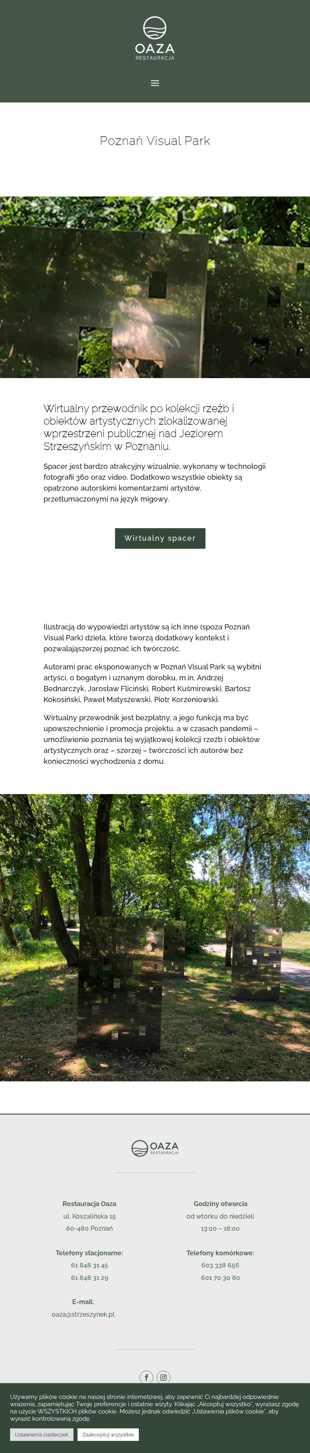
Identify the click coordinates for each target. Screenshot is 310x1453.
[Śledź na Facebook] (146, 1377)
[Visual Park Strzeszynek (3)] (155, 1079)
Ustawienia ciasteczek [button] (42, 1435)
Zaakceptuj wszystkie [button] (108, 1435)
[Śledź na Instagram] (163, 1377)
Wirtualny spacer (160, 538)
